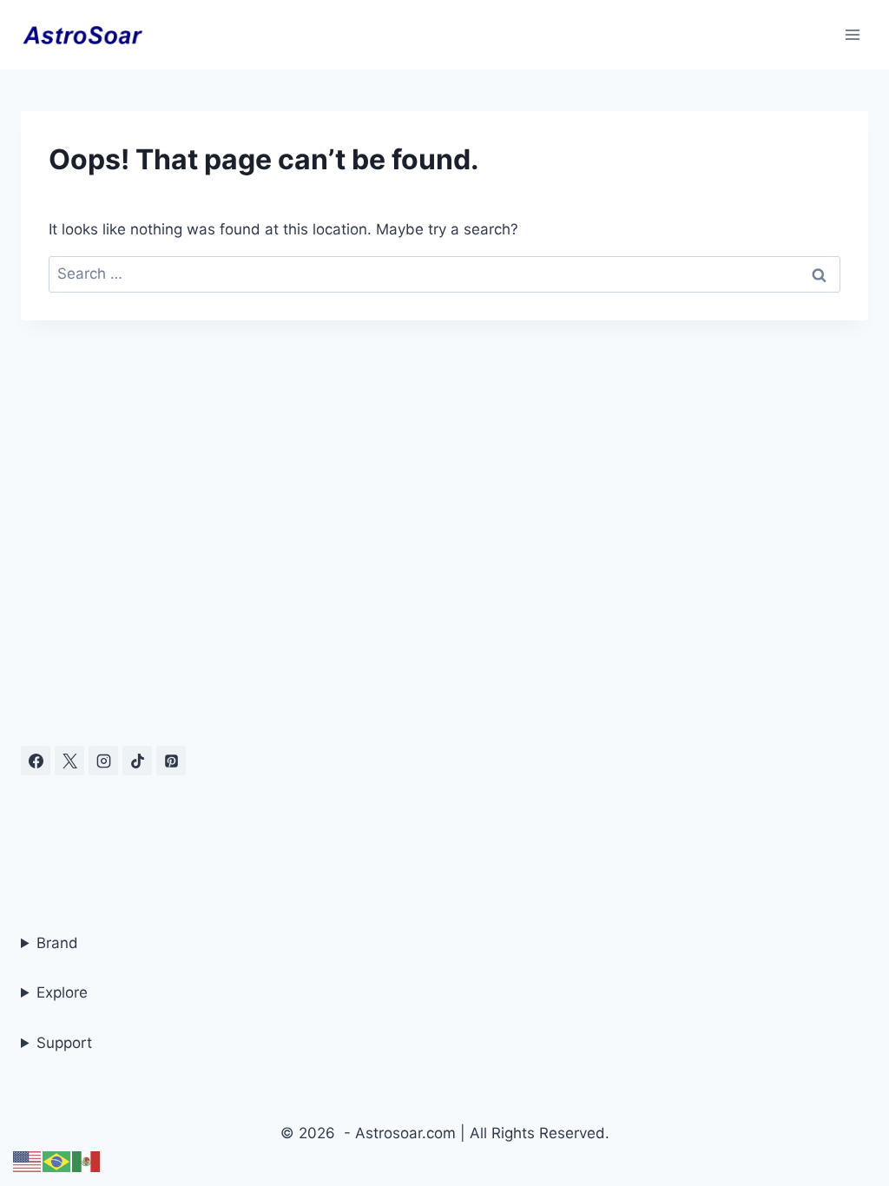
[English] (28, 1161)
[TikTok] (137, 760)
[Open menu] (852, 34)
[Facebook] (35, 760)
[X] (69, 760)
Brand (57, 943)
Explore (62, 992)
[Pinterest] (171, 760)
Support (64, 1042)
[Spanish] (87, 1161)
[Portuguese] (57, 1161)
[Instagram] (103, 760)
